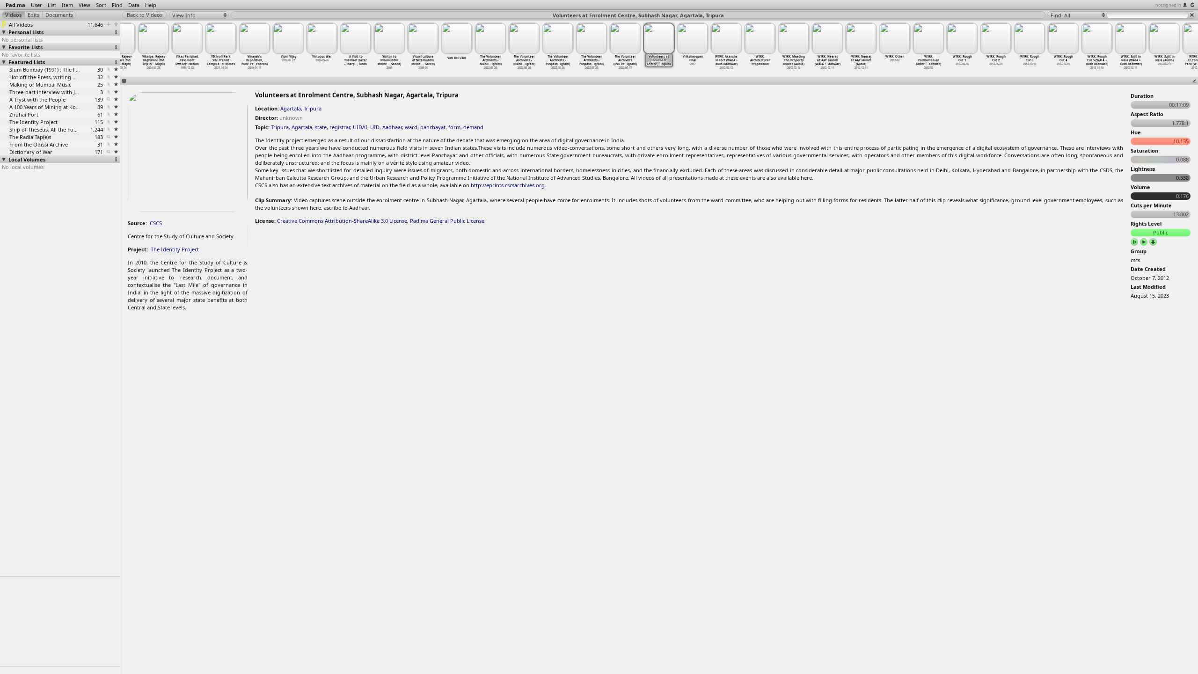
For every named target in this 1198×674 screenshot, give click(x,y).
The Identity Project (175, 249)
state (321, 127)
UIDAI (360, 127)
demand (473, 127)
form (454, 127)
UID (375, 127)
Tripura (280, 127)
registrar (339, 127)
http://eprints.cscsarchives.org (508, 185)
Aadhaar (392, 127)
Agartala (302, 127)
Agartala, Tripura (300, 108)
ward (411, 127)
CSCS (156, 223)
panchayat (433, 127)
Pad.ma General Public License (447, 220)
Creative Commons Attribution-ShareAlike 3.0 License (342, 220)
